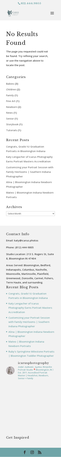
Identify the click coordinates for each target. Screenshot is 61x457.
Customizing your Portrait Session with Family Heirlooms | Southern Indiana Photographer (29, 172)
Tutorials (11, 130)
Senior (10, 118)
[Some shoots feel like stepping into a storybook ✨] (30, 426)
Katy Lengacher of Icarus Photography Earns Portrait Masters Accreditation (30, 308)
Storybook (12, 124)
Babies (10, 83)
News (9, 112)
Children (11, 89)
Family (10, 95)
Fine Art (10, 101)
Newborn (11, 107)
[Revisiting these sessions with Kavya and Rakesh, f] (30, 397)
